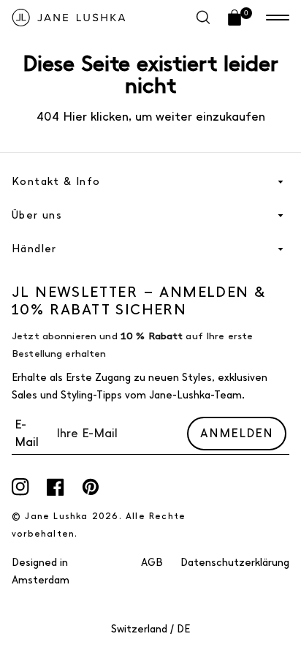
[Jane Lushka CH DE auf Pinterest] (90, 487)
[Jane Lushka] (69, 17)
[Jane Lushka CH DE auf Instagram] (20, 487)
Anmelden (236, 433)
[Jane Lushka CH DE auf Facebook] (55, 487)
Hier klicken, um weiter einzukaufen (162, 117)
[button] (277, 17)
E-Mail (27, 433)
